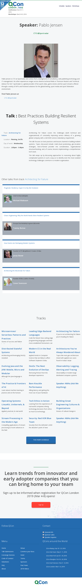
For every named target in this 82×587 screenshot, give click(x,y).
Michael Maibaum (20, 200)
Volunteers (5, 562)
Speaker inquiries (50, 537)
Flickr (11, 532)
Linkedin (15, 532)
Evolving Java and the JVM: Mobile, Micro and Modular (13, 370)
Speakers (68, 6)
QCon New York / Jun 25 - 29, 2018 (56, 556)
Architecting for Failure (36, 179)
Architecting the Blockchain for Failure (17, 271)
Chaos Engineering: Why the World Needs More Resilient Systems (26, 215)
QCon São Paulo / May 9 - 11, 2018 (56, 552)
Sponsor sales (49, 535)
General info (49, 532)
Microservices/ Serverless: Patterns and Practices (14, 335)
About (4, 569)
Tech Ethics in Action (39, 400)
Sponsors (23, 562)
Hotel (22, 555)
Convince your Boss (27, 551)
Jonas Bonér (18, 255)
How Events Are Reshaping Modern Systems (19, 243)
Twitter (3, 532)
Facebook (7, 532)
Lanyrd (19, 532)
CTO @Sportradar (10, 98)
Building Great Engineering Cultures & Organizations (68, 404)
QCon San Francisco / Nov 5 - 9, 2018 (57, 563)
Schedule (61, 6)
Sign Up (41, 505)
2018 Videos (24, 569)
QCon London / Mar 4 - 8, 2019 (55, 567)
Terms (22, 558)
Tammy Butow (19, 228)
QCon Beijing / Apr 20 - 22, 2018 (55, 548)
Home (4, 548)
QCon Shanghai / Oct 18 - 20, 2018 (56, 559)
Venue (22, 548)
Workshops (75, 6)
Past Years (24, 565)
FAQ (3, 565)
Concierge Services (8, 555)
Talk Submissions (8, 551)
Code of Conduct (7, 558)
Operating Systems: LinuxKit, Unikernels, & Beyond (13, 404)
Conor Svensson (20, 283)
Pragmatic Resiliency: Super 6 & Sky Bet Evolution (21, 188)
